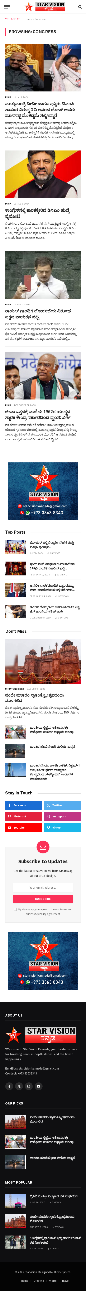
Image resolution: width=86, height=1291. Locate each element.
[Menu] (7, 6)
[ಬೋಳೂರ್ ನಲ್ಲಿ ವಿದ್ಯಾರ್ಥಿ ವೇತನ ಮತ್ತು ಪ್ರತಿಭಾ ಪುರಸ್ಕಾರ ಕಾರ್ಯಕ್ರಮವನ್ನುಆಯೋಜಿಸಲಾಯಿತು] (15, 547)
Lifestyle (38, 1280)
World (53, 1280)
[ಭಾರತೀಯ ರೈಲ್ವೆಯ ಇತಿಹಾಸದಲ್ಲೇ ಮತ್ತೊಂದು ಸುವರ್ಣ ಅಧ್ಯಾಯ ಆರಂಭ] (15, 732)
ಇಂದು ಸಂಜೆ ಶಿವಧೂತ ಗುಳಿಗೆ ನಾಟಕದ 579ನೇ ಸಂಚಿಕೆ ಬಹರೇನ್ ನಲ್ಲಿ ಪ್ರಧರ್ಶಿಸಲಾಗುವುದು (52, 568)
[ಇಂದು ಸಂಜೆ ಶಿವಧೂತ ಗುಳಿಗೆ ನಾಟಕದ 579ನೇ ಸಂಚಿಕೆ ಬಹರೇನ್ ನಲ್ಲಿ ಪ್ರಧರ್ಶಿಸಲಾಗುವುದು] (15, 568)
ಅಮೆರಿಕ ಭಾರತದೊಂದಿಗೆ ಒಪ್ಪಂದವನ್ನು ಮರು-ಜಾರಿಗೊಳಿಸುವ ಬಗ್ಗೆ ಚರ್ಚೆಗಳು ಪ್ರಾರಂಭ (51, 590)
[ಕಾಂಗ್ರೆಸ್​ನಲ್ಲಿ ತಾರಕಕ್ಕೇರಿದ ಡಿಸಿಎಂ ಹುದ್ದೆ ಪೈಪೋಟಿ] (43, 174)
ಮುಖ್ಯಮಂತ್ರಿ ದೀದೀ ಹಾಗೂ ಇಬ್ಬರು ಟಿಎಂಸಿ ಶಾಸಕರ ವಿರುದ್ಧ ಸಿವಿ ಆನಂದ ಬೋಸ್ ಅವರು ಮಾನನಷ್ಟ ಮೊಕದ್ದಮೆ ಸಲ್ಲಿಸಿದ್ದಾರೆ (40, 109)
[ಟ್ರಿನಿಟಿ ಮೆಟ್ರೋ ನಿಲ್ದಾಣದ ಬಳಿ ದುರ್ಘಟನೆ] (15, 1201)
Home (28, 19)
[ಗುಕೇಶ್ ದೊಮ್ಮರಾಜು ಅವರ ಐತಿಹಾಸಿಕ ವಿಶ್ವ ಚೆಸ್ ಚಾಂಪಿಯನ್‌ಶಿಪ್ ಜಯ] (15, 611)
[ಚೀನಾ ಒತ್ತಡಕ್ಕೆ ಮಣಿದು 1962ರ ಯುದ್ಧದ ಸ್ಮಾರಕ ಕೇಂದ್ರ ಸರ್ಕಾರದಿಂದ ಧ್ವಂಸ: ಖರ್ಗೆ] (43, 375)
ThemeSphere (62, 1272)
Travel (65, 1280)
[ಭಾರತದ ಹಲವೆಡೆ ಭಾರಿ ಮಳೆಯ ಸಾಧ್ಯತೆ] (15, 751)
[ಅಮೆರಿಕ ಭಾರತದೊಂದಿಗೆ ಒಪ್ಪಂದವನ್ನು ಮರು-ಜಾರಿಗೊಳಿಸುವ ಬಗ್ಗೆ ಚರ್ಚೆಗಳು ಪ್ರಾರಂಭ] (15, 590)
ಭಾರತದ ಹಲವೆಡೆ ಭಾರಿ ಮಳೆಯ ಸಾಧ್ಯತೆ (52, 746)
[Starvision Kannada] (45, 6)
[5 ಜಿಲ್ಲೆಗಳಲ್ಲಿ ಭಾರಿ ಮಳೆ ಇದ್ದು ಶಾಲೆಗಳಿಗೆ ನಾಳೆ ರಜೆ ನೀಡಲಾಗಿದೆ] (15, 1242)
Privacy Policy (38, 914)
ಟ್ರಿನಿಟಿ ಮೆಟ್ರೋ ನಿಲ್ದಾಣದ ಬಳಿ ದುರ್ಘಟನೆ (53, 1196)
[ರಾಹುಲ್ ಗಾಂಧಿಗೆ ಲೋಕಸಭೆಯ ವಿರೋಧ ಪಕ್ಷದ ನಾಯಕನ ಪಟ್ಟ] (43, 275)
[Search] (79, 6)
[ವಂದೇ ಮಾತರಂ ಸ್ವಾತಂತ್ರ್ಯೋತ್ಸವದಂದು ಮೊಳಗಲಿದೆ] (43, 661)
